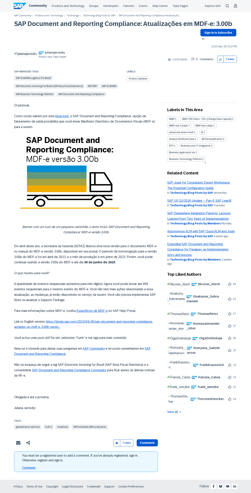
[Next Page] (204, 163)
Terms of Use (34, 486)
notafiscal (62, 427)
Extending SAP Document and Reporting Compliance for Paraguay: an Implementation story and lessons (197, 249)
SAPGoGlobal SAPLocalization (89, 427)
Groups (94, 5)
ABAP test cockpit (178, 125)
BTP (171, 145)
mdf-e (48, 427)
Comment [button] (147, 442)
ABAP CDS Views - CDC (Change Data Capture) (206, 119)
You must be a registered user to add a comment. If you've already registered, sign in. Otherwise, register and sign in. (80, 458)
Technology (72, 15)
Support (109, 486)
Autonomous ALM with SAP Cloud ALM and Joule (201, 231)
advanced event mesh (181, 132)
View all (172, 412)
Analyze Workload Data (181, 139)
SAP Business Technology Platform (34, 94)
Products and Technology (68, 5)
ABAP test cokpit (204, 125)
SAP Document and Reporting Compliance (81, 94)
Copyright (52, 486)
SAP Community (22, 15)
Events (143, 5)
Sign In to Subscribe (218, 32)
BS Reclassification (212, 139)
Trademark (94, 486)
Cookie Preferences (131, 486)
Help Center (160, 5)
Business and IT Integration (195, 145)
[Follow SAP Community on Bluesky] (220, 486)
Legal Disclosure (72, 486)
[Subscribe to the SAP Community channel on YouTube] (227, 486)
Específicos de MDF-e (92, 310)
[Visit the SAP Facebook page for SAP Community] (213, 486)
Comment (28, 467)
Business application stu (182, 152)
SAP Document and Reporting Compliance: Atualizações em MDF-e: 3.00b (123, 23)
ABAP (172, 119)
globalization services (28, 427)
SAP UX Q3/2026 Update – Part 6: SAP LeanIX (199, 200)
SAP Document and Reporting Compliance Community (69, 370)
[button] (220, 59)
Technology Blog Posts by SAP (99, 15)
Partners (128, 5)
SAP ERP (92, 86)
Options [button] (202, 39)
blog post (62, 116)
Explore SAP (213, 5)
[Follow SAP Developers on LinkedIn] (234, 486)
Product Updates (138, 78)
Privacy (18, 486)
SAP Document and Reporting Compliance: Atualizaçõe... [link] (149, 15)
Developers (111, 5)
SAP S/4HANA (109, 86)
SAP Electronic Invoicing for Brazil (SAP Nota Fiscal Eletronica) (49, 86)
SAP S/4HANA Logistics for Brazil (33, 78)
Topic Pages (180, 5)
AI (202, 132)
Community (38, 5)
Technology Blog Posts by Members (195, 223)
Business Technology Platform (185, 159)
